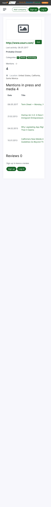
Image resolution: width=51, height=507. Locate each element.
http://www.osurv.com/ (20, 42)
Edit (38, 42)
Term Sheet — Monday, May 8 (34, 104)
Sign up (33, 9)
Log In (43, 9)
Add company (20, 9)
